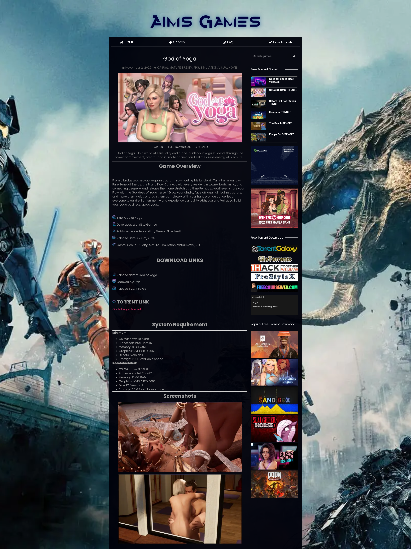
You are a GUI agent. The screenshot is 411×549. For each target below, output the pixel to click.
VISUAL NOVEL (228, 68)
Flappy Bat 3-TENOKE (281, 134)
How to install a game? (265, 306)
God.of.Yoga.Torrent (126, 309)
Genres (179, 42)
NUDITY (187, 68)
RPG (196, 68)
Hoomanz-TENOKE (280, 112)
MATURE (175, 68)
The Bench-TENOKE (280, 123)
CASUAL (162, 68)
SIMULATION (209, 68)
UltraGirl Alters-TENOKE (283, 90)
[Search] (294, 56)
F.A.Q (255, 303)
